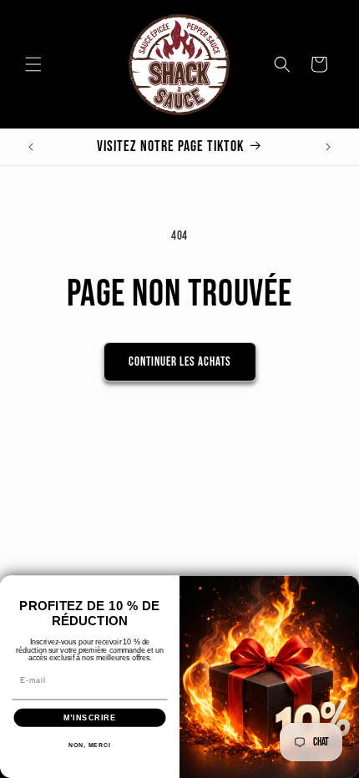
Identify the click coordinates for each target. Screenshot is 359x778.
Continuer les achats (180, 362)
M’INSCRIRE (89, 717)
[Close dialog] (348, 585)
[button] (33, 64)
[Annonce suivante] (328, 147)
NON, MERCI (89, 745)
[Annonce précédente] (31, 147)
